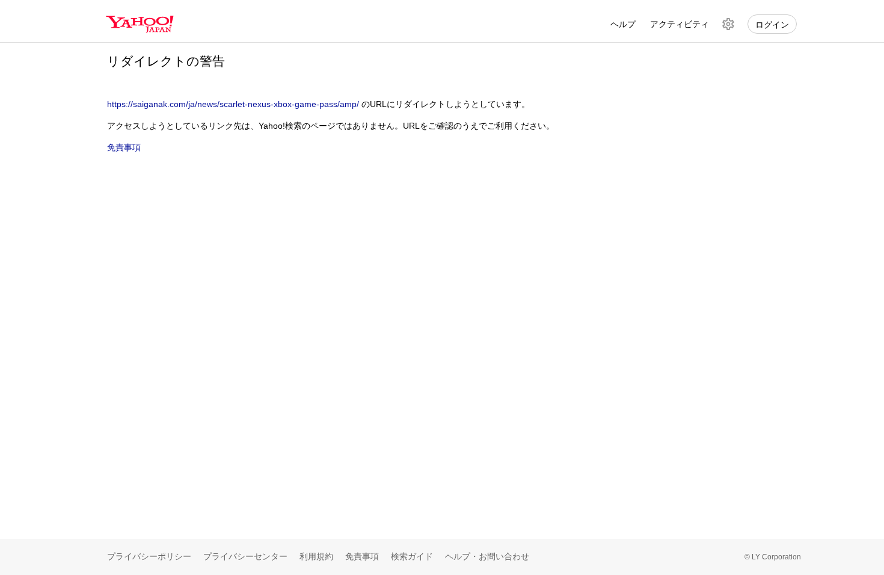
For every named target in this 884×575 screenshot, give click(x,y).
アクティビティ (679, 24)
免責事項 (124, 147)
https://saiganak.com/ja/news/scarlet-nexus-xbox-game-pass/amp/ (233, 104)
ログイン (772, 24)
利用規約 (316, 556)
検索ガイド (412, 556)
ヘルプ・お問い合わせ (487, 556)
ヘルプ (623, 24)
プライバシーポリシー (149, 556)
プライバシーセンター (245, 556)
